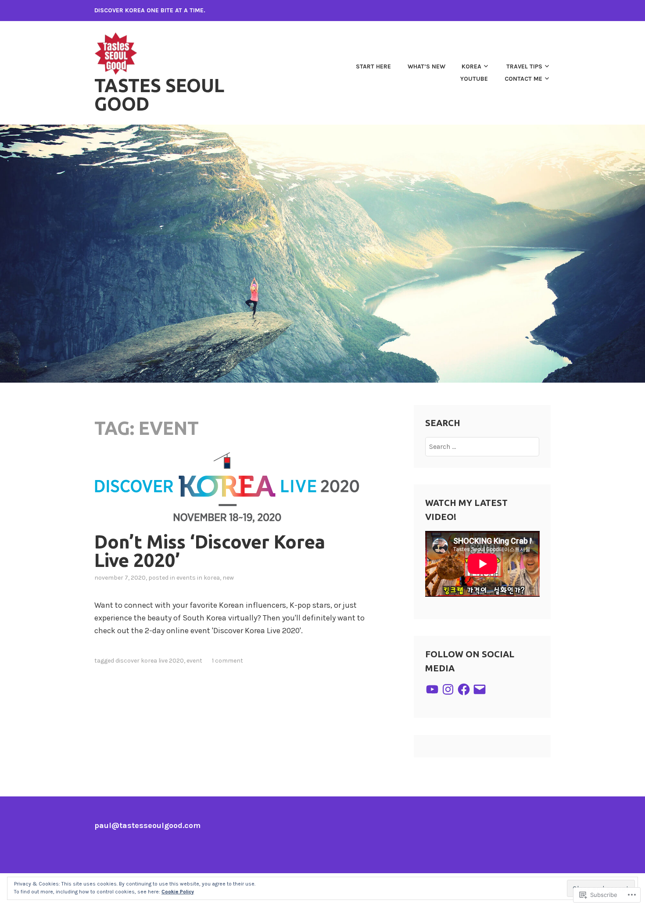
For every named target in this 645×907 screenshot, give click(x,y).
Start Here (373, 66)
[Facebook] (464, 689)
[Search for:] (482, 446)
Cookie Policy (177, 892)
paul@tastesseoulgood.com (147, 825)
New (228, 577)
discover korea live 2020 (149, 660)
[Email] (480, 689)
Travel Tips (524, 66)
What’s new (426, 66)
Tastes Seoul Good (159, 94)
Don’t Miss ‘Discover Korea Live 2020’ (209, 550)
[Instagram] (448, 689)
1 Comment (227, 660)
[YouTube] (432, 689)
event (194, 660)
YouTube (474, 78)
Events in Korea (198, 577)
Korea (471, 66)
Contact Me (523, 78)
